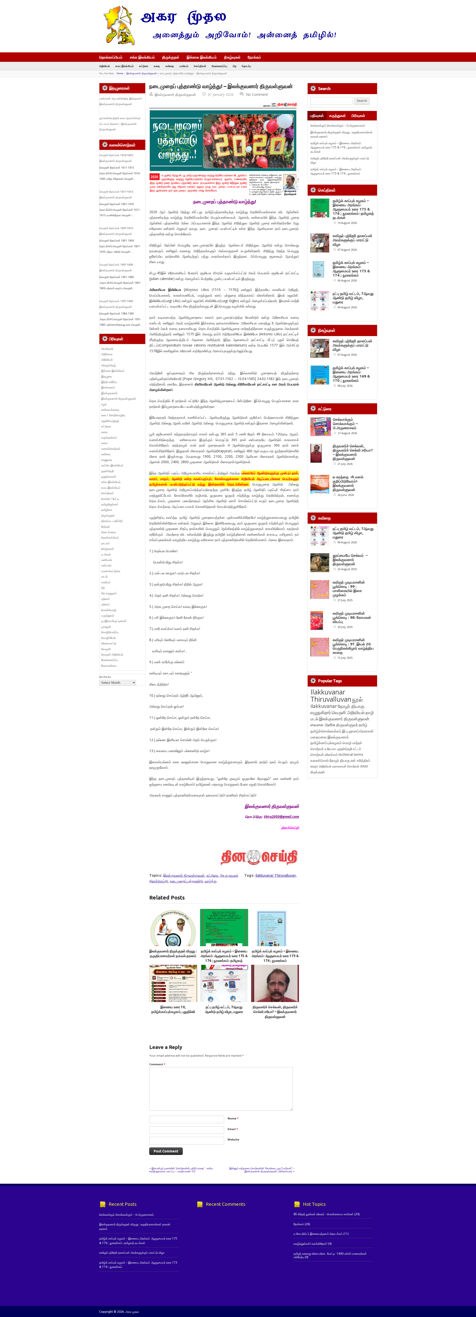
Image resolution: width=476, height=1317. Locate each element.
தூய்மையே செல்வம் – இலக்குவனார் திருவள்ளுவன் (350, 559)
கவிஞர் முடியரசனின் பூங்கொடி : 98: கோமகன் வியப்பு (352, 617)
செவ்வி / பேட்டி (110, 499)
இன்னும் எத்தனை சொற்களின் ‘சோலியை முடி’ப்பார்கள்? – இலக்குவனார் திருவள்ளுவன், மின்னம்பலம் (262, 1169)
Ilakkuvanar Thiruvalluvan (275, 875)
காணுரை (106, 460)
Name (233, 1118)
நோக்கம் (254, 58)
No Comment (257, 94)
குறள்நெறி (107, 471)
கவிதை (169, 66)
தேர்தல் (105, 526)
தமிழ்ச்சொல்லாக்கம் (325, 730)
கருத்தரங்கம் (109, 437)
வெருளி (106, 649)
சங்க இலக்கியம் (142, 57)
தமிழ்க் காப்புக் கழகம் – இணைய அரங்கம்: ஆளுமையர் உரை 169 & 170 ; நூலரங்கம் (351, 374)
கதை (157, 66)
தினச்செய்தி (158, 881)
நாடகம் (105, 543)
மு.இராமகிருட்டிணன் (113, 621)
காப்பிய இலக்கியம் (112, 465)
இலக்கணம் (108, 387)
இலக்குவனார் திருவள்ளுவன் (141, 73)
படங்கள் (106, 554)
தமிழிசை (106, 510)
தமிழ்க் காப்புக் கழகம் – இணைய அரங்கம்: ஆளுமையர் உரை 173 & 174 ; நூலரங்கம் (275, 956)
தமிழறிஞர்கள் (109, 504)
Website (233, 1139)
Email (233, 1129)
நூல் (357, 699)
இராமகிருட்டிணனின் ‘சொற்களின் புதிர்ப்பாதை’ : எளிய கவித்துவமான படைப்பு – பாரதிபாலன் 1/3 (181, 1169)
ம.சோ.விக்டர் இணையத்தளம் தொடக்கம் (318, 1234)
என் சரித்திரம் (360, 760)
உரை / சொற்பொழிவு (113, 415)
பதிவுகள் (317, 115)
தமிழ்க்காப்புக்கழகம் (326, 742)
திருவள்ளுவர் (347, 725)
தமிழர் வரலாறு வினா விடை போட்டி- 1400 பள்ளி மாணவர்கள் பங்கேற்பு (330, 1255)
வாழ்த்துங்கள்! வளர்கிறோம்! (310, 1244)
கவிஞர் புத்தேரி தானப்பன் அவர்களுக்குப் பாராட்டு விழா (352, 240)
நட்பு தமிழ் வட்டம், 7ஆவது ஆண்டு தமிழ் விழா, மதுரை (353, 297)
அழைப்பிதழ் (108, 365)
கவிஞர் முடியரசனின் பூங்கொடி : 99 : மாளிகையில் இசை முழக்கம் (349, 588)
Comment (157, 1064)
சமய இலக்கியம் (124, 66)
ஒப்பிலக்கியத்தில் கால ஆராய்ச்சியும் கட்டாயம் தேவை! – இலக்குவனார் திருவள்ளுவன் (120, 124)
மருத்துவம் (107, 615)
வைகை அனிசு (322, 725)
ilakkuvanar (323, 706)
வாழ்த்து (211, 881)
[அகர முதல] (217, 44)
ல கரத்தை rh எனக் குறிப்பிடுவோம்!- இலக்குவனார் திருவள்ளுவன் (348, 483)
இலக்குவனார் (109, 393)
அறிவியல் (104, 66)
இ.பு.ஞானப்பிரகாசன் (358, 730)
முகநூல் (106, 626)
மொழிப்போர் (108, 638)
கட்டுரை (143, 66)
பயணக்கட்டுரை (110, 571)
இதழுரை (106, 376)
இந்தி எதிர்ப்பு (109, 382)
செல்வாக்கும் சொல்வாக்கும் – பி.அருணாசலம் (337, 125)
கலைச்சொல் (319, 760)
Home (120, 73)
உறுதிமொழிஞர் (110, 421)
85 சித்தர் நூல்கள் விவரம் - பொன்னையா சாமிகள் (324, 1214)
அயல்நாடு (107, 349)
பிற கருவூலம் (229, 875)
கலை (104, 443)
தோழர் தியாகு (339, 760)
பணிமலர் (106, 560)
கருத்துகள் (337, 115)
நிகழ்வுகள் (232, 57)
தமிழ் (363, 725)
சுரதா (314, 766)
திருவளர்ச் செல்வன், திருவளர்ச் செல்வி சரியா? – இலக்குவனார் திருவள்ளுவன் (275, 1012)
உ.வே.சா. (331, 748)
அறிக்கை (107, 354)
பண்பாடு (106, 565)
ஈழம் (104, 404)
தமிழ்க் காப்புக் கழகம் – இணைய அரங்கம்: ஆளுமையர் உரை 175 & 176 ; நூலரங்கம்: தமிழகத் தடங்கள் (341, 147)
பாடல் (104, 576)
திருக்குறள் (170, 57)
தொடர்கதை (108, 532)
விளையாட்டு (108, 643)
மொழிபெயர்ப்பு (110, 632)
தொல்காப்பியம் (110, 57)
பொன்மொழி (108, 610)
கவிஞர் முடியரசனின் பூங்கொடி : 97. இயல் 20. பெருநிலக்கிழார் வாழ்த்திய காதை (353, 646)
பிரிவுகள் (358, 115)
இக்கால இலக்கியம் (202, 57)
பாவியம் (183, 66)
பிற (234, 66)
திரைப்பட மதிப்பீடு (112, 521)
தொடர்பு (246, 66)
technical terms (351, 754)
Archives (105, 677)
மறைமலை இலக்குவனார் (329, 736)
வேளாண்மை (109, 665)
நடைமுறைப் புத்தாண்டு (186, 881)
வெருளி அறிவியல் (112, 654)
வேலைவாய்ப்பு (219, 66)
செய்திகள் (200, 66)
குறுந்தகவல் (108, 476)
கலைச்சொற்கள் (110, 449)
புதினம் (105, 599)
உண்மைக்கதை (110, 410)
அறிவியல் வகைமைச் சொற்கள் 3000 (343, 766)
